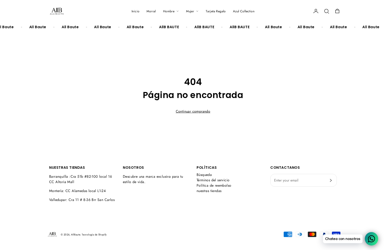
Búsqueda (204, 174)
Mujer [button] (190, 11)
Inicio (135, 11)
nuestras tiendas (209, 190)
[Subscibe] (331, 180)
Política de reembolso (214, 185)
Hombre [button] (168, 11)
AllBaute (75, 234)
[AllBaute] (56, 11)
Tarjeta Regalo (216, 11)
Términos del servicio (213, 180)
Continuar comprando (193, 111)
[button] (326, 11)
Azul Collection (243, 11)
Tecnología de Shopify (94, 234)
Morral (151, 11)
